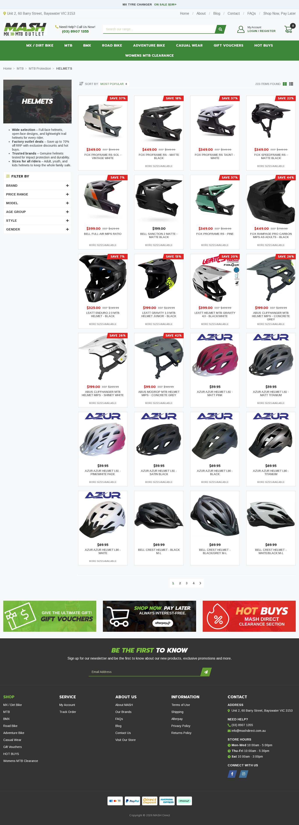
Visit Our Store (125, 740)
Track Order (67, 712)
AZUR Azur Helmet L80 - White (103, 551)
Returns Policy (181, 733)
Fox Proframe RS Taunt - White (215, 156)
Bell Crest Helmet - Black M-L (159, 551)
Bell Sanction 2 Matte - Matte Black (159, 235)
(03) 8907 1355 (75, 31)
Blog (118, 726)
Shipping (177, 712)
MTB (68, 45)
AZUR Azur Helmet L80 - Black (215, 472)
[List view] (291, 84)
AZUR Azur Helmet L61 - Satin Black (159, 472)
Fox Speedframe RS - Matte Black (271, 156)
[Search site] (220, 29)
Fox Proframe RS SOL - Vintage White (102, 156)
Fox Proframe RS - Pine (215, 233)
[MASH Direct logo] (25, 29)
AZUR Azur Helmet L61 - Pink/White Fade (103, 472)
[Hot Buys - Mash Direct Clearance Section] (249, 616)
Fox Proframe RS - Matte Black (159, 156)
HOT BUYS (263, 45)
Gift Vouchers (228, 45)
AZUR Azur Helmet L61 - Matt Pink (215, 393)
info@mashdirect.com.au (249, 730)
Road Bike (112, 45)
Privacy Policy (180, 726)
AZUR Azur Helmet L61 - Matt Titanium (271, 393)
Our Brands (123, 712)
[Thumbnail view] (284, 84)
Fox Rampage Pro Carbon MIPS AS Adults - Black (271, 235)
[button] (256, 29)
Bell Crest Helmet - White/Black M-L (271, 551)
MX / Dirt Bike (39, 45)
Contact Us (123, 733)
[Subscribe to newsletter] (206, 672)
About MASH (124, 705)
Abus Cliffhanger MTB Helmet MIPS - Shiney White (103, 393)
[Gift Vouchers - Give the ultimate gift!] (49, 616)
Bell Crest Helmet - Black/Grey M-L (214, 551)
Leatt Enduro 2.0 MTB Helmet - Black (103, 314)
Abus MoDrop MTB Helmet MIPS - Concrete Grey (158, 393)
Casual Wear (189, 45)
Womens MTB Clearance (149, 55)
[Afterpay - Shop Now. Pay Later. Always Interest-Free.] (149, 616)
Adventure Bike (149, 45)
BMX (87, 45)
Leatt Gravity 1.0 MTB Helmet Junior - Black (158, 314)
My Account (67, 705)
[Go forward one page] (200, 583)
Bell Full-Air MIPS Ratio (102, 233)
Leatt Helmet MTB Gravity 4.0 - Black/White (215, 314)
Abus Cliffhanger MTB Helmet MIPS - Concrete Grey (271, 316)
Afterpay (177, 719)
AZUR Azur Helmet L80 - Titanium (271, 472)
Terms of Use (180, 705)
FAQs (119, 719)
